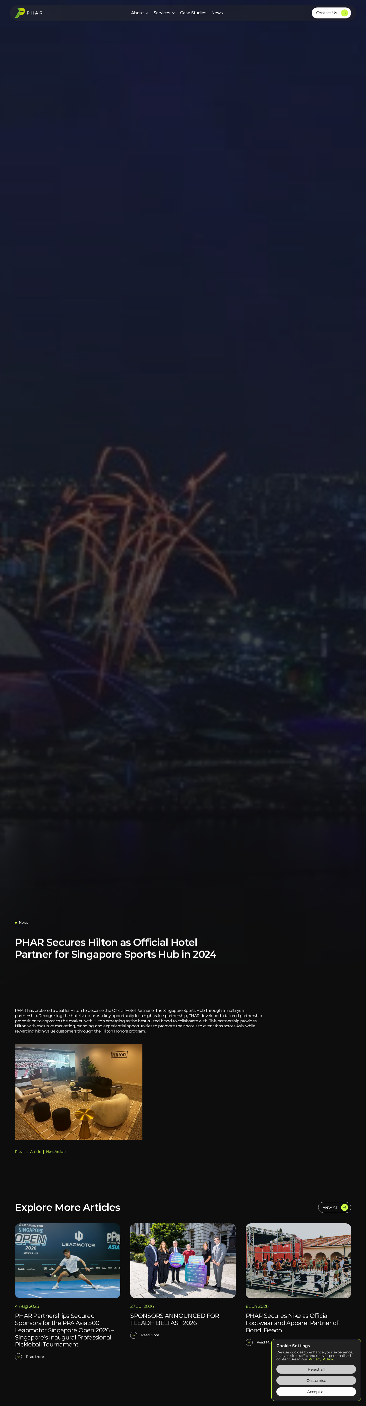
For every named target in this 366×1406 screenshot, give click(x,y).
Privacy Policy (320, 1359)
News (217, 12)
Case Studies (193, 12)
